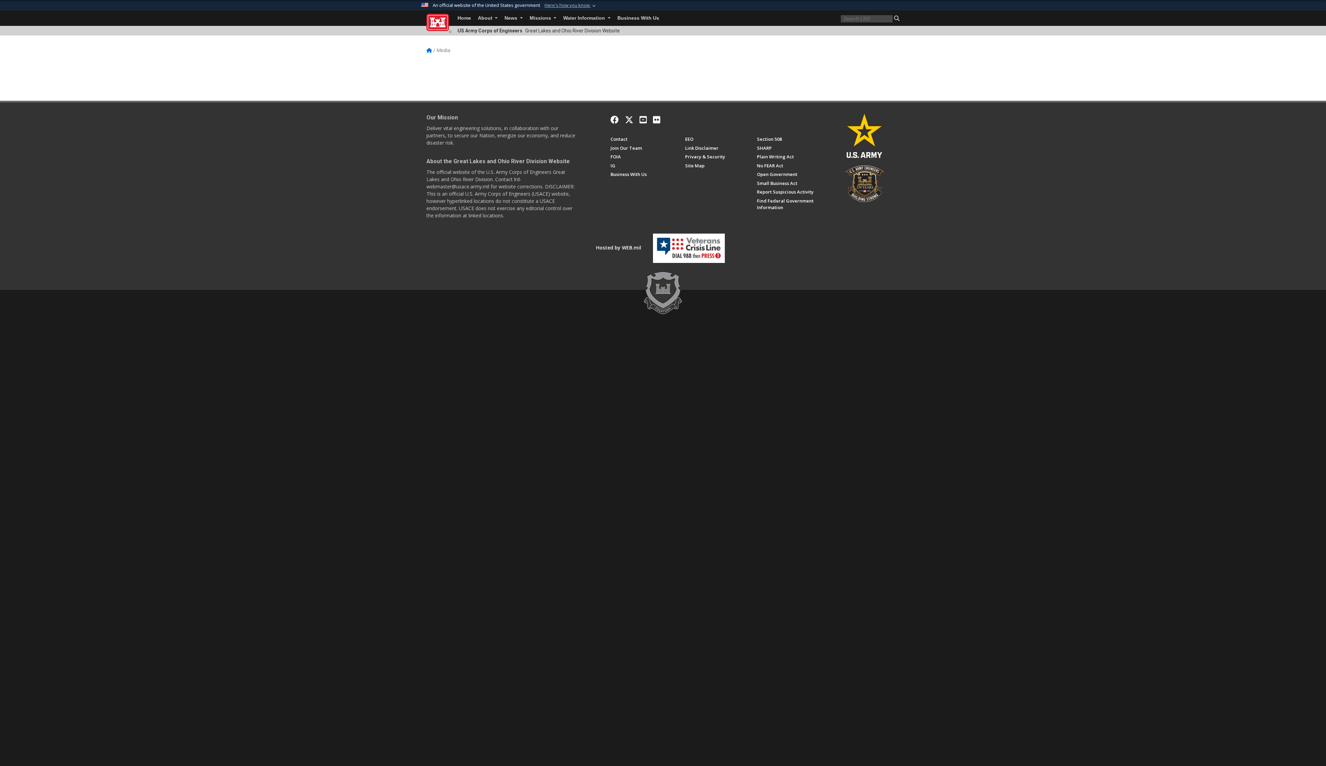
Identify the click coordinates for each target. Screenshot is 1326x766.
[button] (571, 5)
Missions (541, 18)
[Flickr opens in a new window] (656, 120)
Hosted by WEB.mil (618, 247)
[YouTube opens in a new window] (643, 120)
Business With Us (638, 18)
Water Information (584, 18)
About (486, 18)
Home (464, 18)
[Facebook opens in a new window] (615, 120)
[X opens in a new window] (629, 120)
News (512, 18)
